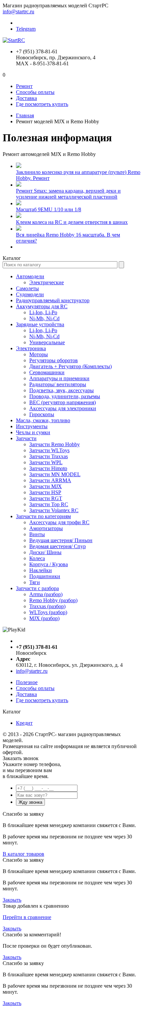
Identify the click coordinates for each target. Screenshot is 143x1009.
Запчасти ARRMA (50, 480)
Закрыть (12, 900)
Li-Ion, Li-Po (43, 312)
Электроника (31, 348)
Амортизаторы (46, 528)
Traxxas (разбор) (47, 606)
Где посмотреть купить (42, 104)
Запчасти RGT (45, 498)
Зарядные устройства (40, 324)
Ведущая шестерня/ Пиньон (60, 540)
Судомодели (30, 294)
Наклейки (40, 570)
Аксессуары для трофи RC (59, 522)
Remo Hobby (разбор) (53, 600)
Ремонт (24, 86)
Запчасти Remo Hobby (54, 444)
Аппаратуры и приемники (59, 378)
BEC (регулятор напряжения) (62, 402)
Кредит (24, 723)
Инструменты (32, 426)
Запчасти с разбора (37, 588)
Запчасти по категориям (43, 516)
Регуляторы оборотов (53, 360)
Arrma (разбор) (46, 594)
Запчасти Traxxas (48, 456)
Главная (25, 115)
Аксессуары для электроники (62, 408)
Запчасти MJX (45, 486)
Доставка (26, 98)
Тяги (34, 582)
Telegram (26, 29)
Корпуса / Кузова (48, 564)
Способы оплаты (35, 92)
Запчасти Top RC (48, 504)
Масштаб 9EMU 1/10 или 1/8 (48, 209)
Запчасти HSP (45, 492)
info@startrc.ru (18, 11)
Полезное (27, 682)
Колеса (37, 558)
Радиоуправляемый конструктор (52, 300)
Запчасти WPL (46, 462)
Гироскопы (41, 414)
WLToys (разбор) (48, 612)
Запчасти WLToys (49, 450)
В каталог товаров (23, 854)
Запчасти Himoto (48, 468)
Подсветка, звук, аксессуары (61, 390)
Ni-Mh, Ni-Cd (44, 318)
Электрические (46, 282)
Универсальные (47, 342)
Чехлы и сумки (33, 432)
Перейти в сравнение (27, 917)
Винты (37, 534)
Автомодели (30, 276)
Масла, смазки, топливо (43, 420)
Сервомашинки (47, 372)
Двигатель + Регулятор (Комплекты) (70, 366)
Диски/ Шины (45, 552)
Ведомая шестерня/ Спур (57, 546)
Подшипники (44, 576)
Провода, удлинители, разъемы (64, 396)
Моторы (38, 354)
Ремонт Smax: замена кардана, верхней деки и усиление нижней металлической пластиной (68, 194)
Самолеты (27, 288)
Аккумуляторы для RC (42, 306)
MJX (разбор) (44, 618)
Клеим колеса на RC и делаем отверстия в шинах (72, 222)
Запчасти (26, 438)
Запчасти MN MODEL (54, 474)
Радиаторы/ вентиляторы (57, 384)
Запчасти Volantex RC (53, 510)
